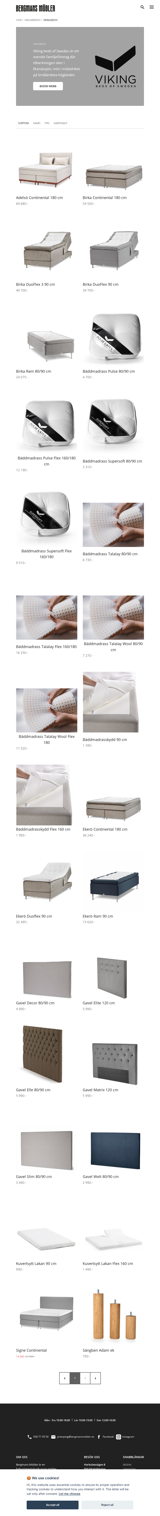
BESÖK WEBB (48, 86)
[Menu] (152, 6)
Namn (36, 123)
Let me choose (69, 1493)
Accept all (52, 1504)
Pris (47, 123)
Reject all (107, 1504)
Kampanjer (60, 123)
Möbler (127, 1464)
